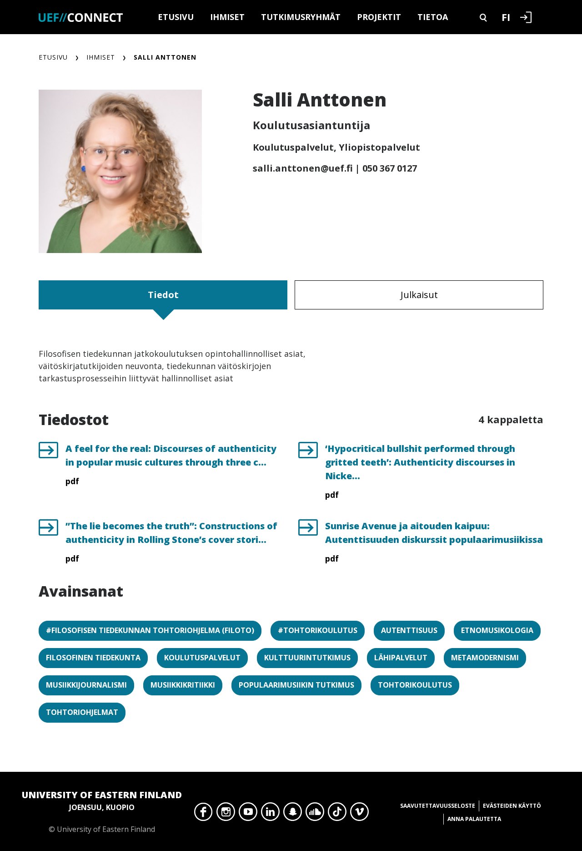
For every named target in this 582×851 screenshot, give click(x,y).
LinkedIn (270, 814)
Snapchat (292, 814)
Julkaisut (419, 295)
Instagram (225, 814)
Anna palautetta (474, 819)
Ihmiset (227, 16)
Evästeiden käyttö (512, 806)
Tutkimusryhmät (301, 16)
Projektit (379, 16)
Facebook (203, 814)
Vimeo (359, 814)
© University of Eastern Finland (102, 811)
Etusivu (176, 16)
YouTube (248, 814)
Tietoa (432, 16)
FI (506, 17)
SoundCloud (315, 814)
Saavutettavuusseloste (437, 806)
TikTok (337, 814)
